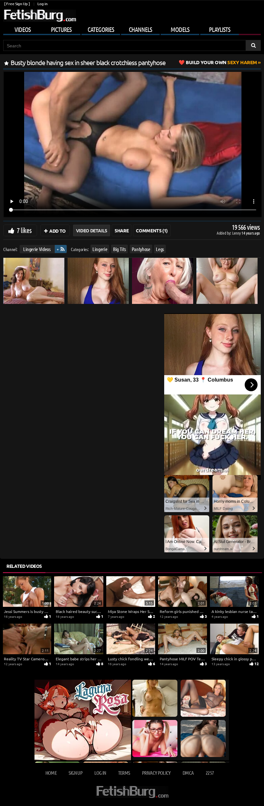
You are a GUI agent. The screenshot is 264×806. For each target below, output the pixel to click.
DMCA (188, 773)
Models (180, 29)
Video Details (91, 230)
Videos (22, 29)
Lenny (236, 233)
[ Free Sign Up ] (17, 3)
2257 (210, 773)
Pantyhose (141, 249)
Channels (140, 29)
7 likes (24, 230)
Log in (42, 3)
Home (51, 773)
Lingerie (99, 249)
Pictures (61, 29)
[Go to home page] (39, 16)
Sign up (75, 773)
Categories (101, 29)
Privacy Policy (156, 773)
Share (121, 230)
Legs (160, 249)
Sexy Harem (221, 62)
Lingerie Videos (37, 249)
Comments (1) (152, 230)
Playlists (219, 29)
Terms (124, 773)
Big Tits (119, 249)
